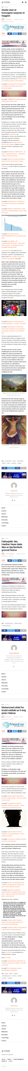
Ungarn (19, 463)
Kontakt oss (4, 1061)
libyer (11, 973)
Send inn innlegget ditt (18, 1059)
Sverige (4, 978)
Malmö (16, 973)
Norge (3, 463)
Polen (8, 463)
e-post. (14, 662)
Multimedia (4, 516)
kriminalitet (20, 461)
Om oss (10, 1061)
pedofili (20, 975)
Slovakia (14, 463)
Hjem (3, 7)
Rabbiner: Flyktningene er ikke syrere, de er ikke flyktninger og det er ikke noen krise (14, 210)
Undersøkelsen (6, 250)
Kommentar (5, 519)
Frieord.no (9, 19)
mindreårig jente (6, 975)
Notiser (6, 7)
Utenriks (4, 513)
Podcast (4, 525)
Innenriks (4, 511)
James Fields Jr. (6, 625)
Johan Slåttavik (10, 553)
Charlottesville (9, 623)
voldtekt (10, 978)
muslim (14, 975)
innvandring (8, 461)
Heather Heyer (17, 623)
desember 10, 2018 (18, 19)
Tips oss (3, 1059)
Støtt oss (9, 1059)
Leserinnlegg (5, 522)
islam (14, 461)
